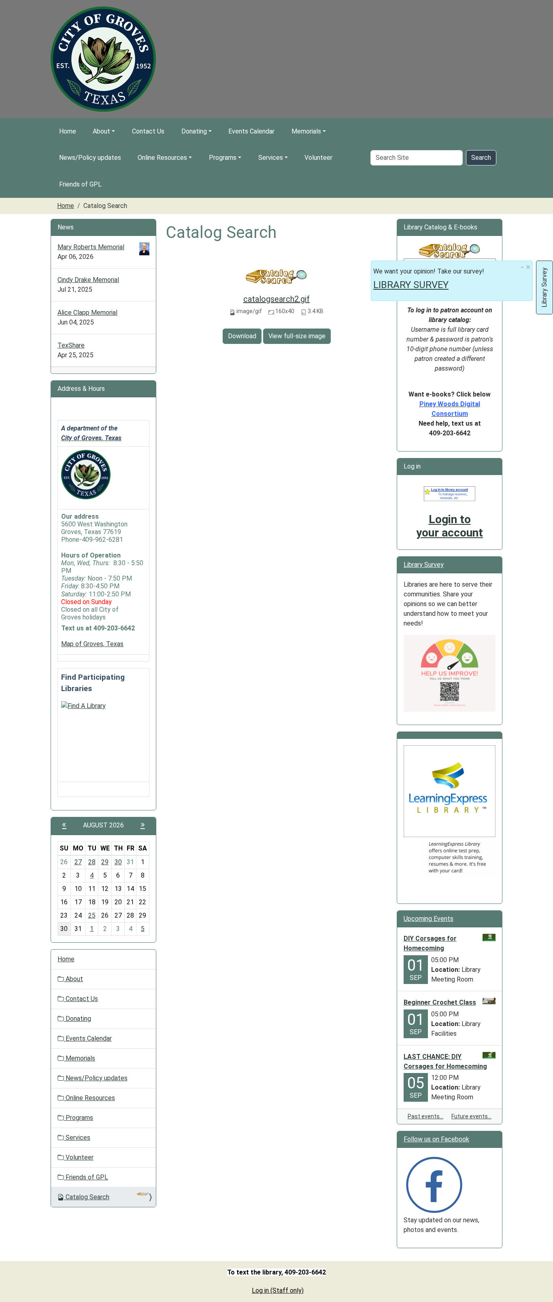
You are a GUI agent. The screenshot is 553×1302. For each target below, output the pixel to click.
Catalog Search (87, 1197)
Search (481, 157)
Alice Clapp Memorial (87, 312)
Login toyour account (449, 526)
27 (78, 862)
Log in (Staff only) (278, 1290)
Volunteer (318, 157)
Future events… (471, 1116)
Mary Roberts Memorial (90, 247)
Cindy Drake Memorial (88, 280)
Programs (222, 157)
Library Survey (424, 564)
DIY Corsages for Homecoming (430, 943)
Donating (194, 131)
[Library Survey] (450, 672)
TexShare (71, 345)
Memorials (306, 131)
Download (242, 336)
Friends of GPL (80, 184)
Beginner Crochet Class (440, 1002)
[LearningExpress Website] (450, 791)
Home (67, 131)
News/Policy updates (90, 157)
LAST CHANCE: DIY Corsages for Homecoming (445, 1061)
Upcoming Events (428, 918)
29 (104, 862)
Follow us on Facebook (436, 1139)
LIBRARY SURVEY (411, 285)
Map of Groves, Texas (92, 644)
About (101, 131)
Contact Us (148, 131)
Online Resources (162, 157)
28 (92, 862)
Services (270, 157)
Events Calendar (251, 131)
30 (118, 862)
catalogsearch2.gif (276, 299)
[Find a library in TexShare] (83, 705)
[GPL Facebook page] (434, 1184)
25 (92, 915)
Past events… (425, 1116)
